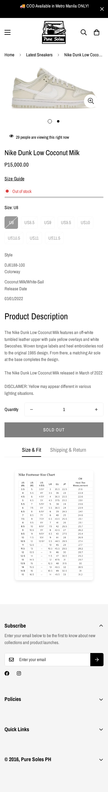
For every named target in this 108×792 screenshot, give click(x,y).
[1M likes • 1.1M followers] (6, 673)
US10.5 (14, 238)
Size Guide (14, 178)
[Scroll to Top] (97, 760)
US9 (47, 222)
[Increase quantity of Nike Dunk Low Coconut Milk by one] (96, 409)
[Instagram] (18, 673)
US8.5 (29, 222)
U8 (11, 222)
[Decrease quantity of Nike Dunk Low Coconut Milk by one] (31, 409)
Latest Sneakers (39, 55)
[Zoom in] (91, 101)
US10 (85, 222)
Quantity (11, 409)
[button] (97, 32)
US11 (34, 238)
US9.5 (66, 222)
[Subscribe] (97, 659)
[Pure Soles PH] (54, 32)
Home (9, 55)
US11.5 (54, 238)
